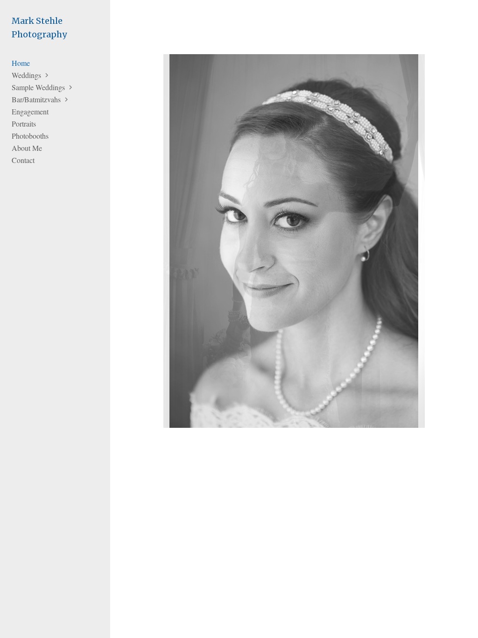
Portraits (24, 123)
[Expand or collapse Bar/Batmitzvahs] (67, 99)
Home (21, 63)
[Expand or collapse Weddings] (47, 75)
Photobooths (30, 136)
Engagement (30, 111)
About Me (27, 148)
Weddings (26, 75)
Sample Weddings (38, 87)
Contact (23, 160)
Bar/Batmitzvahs (36, 99)
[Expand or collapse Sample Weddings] (71, 87)
